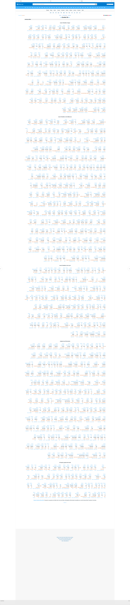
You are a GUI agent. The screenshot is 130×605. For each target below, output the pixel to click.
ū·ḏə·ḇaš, (60, 72)
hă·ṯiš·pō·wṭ (49, 44)
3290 (104, 61)
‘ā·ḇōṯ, (97, 287)
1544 (56, 313)
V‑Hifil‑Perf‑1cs (35, 124)
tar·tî (80, 72)
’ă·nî (63, 81)
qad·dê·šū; (91, 202)
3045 (98, 52)
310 (30, 237)
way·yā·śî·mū (51, 287)
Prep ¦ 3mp (49, 39)
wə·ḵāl (104, 287)
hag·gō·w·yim (39, 99)
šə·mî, (60, 99)
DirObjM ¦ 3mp (29, 124)
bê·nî (46, 129)
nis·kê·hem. (98, 296)
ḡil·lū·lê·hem (69, 175)
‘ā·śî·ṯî (104, 184)
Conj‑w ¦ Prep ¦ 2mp (70, 206)
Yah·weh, (33, 35)
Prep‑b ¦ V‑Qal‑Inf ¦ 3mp (102, 282)
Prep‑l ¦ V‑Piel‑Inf (99, 103)
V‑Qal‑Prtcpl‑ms (60, 179)
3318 (75, 107)
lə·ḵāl (51, 72)
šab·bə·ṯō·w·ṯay (66, 129)
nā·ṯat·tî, (83, 166)
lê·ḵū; (59, 193)
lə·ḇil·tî (55, 99)
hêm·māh (31, 99)
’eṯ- (46, 26)
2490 (51, 98)
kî (76, 175)
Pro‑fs (49, 273)
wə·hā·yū (87, 202)
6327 (36, 228)
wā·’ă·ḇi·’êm (83, 120)
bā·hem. (79, 129)
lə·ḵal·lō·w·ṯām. (35, 147)
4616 (64, 98)
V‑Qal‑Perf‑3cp (67, 30)
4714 (82, 61)
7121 (53, 295)
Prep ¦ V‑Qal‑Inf (29, 39)
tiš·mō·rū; (103, 193)
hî (64, 166)
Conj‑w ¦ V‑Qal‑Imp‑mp (35, 197)
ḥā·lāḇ (65, 72)
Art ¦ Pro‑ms (31, 300)
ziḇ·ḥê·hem (80, 287)
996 (45, 128)
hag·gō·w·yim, (89, 229)
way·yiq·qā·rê (53, 296)
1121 (78, 34)
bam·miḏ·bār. (88, 184)
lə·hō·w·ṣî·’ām (103, 72)
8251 (46, 304)
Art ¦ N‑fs (73, 282)
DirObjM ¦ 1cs (39, 273)
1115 (55, 98)
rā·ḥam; (82, 257)
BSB (20, 15)
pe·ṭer (86, 257)
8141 (95, 25)
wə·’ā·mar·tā (56, 35)
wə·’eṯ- (62, 90)
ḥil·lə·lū (74, 147)
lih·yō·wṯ (54, 129)
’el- (88, 72)
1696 (72, 34)
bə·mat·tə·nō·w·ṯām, (102, 257)
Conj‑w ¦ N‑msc (103, 291)
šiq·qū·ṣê (103, 81)
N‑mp (64, 30)
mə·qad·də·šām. (96, 138)
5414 (65, 119)
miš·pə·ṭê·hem (35, 184)
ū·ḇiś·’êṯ (102, 314)
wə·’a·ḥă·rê (50, 305)
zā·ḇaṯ (69, 72)
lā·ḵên (103, 269)
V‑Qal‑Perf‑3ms (42, 39)
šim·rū (43, 193)
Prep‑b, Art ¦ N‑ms (77, 30)
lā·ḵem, (77, 44)
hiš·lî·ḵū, (68, 90)
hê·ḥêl (52, 99)
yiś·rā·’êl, (93, 305)
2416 (92, 43)
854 (68, 34)
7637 (90, 25)
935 (68, 25)
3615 (99, 98)
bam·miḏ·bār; (42, 229)
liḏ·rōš (50, 26)
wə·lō (38, 81)
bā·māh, (42, 296)
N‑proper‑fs (78, 85)
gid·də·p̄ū (45, 269)
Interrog (79, 300)
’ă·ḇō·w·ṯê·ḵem (53, 184)
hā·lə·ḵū (100, 175)
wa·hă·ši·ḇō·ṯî (55, 220)
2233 (35, 52)
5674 (87, 313)
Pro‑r (35, 103)
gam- (64, 229)
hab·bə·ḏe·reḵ (73, 305)
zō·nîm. (35, 305)
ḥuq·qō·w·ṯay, (50, 120)
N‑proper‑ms (53, 30)
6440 (30, 25)
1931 (40, 61)
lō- (55, 138)
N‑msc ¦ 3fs (45, 300)
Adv (46, 39)
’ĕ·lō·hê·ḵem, (69, 193)
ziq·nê (66, 35)
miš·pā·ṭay (41, 120)
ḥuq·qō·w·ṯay (29, 166)
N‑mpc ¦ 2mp (55, 85)
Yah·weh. (63, 44)
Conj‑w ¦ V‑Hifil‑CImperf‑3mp (47, 85)
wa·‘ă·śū (37, 193)
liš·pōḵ (32, 90)
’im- (86, 44)
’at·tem (100, 44)
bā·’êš (77, 314)
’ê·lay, (99, 90)
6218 (78, 25)
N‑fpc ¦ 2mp (94, 318)
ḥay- (93, 44)
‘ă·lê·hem (46, 147)
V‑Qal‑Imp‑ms (103, 309)
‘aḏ (39, 296)
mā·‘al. (92, 278)
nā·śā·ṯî (58, 229)
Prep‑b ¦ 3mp (90, 103)
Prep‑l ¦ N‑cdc (46, 103)
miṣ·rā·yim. (77, 99)
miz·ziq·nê (59, 26)
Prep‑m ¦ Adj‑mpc (59, 30)
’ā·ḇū (32, 81)
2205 (59, 25)
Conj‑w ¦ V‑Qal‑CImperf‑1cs (37, 94)
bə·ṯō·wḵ (86, 99)
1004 (30, 52)
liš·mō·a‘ (104, 90)
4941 (41, 119)
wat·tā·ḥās (54, 175)
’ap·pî (95, 99)
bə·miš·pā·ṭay (44, 166)
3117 (62, 52)
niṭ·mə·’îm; (60, 305)
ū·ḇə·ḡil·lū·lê (85, 81)
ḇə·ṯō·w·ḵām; (103, 108)
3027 (38, 52)
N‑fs (96, 188)
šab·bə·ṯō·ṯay (78, 147)
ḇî (80, 138)
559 (84, 34)
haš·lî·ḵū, (91, 81)
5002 (73, 43)
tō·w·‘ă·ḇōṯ (33, 44)
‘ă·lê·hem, (103, 99)
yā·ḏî (51, 229)
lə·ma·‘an (64, 99)
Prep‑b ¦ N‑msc (85, 103)
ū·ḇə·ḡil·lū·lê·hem (97, 193)
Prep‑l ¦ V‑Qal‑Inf (49, 30)
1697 (95, 34)
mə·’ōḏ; (69, 147)
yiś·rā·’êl (54, 26)
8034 (59, 98)
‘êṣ (100, 287)
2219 (97, 237)
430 (50, 201)
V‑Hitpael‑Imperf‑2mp (71, 85)
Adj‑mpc (66, 39)
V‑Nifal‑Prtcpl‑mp (59, 309)
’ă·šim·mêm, (73, 257)
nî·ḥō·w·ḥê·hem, (37, 287)
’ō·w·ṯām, (65, 211)
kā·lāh (96, 184)
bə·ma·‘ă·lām (103, 278)
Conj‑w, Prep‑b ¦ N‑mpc (84, 85)
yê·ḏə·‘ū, (57, 257)
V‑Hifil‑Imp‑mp (91, 85)
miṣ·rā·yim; (92, 72)
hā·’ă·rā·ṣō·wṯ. (44, 72)
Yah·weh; (42, 26)
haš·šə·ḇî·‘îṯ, (89, 26)
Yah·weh (91, 35)
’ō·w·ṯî (40, 269)
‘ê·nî (47, 175)
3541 (45, 34)
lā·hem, (73, 72)
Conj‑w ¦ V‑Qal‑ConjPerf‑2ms (54, 39)
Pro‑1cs (63, 85)
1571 (74, 128)
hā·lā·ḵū (51, 138)
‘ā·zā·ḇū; (45, 90)
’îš (28, 72)
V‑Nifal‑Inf (52, 103)
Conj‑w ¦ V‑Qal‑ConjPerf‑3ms (85, 133)
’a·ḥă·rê (72, 175)
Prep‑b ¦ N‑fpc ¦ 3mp (102, 261)
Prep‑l (55, 103)
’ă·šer (98, 108)
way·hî (103, 26)
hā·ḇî (101, 166)
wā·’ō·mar (39, 72)
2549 (85, 25)
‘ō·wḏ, (52, 269)
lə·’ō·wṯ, (49, 129)
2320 (73, 25)
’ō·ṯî (104, 44)
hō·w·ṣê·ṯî (81, 229)
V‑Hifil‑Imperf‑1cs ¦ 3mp (72, 261)
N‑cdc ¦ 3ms (97, 85)
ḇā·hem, (95, 175)
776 (87, 61)
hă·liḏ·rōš (29, 35)
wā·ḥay (88, 129)
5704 (38, 295)
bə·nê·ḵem (81, 314)
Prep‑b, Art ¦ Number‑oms (83, 30)
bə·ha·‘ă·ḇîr (96, 257)
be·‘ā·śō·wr (78, 26)
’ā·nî (89, 44)
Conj (75, 133)
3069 (66, 52)
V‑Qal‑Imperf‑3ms (100, 133)
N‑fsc (82, 103)
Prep (65, 103)
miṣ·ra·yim (78, 81)
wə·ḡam (74, 129)
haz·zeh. (31, 296)
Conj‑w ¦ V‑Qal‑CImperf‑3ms (100, 30)
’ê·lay (88, 35)
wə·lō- (32, 175)
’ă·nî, (62, 229)
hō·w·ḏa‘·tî (35, 120)
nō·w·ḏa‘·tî (95, 108)
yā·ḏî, (47, 220)
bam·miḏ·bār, (66, 138)
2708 (51, 119)
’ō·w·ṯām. (30, 193)
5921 (104, 98)
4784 (87, 137)
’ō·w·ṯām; (29, 120)
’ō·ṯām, (54, 44)
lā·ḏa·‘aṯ (33, 129)
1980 (51, 137)
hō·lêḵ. (61, 175)
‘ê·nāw (98, 81)
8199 (59, 43)
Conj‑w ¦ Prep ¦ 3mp (39, 133)
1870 (74, 304)
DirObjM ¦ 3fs (50, 282)
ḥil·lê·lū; (80, 175)
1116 (74, 295)
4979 (94, 313)
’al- (75, 81)
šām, (45, 287)
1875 (50, 25)
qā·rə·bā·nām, (57, 287)
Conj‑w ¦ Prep (50, 309)
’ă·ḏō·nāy (37, 35)
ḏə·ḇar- (95, 35)
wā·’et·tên (65, 120)
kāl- (88, 257)
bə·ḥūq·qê (60, 184)
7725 (56, 219)
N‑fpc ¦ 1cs (51, 124)
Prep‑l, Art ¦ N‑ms (72, 30)
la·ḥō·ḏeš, (72, 26)
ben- (79, 35)
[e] (96, 25)
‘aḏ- (52, 314)
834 (35, 98)
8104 (75, 210)
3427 (38, 25)
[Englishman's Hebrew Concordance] (80, 137)
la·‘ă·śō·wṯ (70, 211)
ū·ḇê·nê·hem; (39, 129)
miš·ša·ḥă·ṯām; (38, 175)
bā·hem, (91, 99)
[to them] (29, 61)
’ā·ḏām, (76, 35)
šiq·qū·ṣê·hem (45, 305)
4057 (72, 119)
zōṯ (49, 269)
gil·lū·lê (57, 90)
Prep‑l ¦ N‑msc (60, 318)
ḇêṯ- (75, 138)
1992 (31, 98)
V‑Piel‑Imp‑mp (91, 206)
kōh (46, 35)
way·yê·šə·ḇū (37, 26)
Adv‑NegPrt (72, 94)
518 (86, 43)
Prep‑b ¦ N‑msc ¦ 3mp (102, 112)
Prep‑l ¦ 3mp (57, 124)
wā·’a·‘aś (71, 99)
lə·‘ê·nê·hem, (81, 108)
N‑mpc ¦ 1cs (41, 124)
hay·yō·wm (36, 296)
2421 (87, 128)
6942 (97, 137)
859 (65, 295)
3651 (26, 295)
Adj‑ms (97, 291)
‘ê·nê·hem (78, 90)
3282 (78, 237)
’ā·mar (43, 35)
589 (88, 43)
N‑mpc (104, 85)
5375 (46, 52)
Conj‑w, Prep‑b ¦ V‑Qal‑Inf (101, 318)
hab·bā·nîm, (31, 202)
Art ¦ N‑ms (72, 124)
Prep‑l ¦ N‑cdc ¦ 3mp (81, 112)
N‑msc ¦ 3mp (64, 179)
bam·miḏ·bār (42, 147)
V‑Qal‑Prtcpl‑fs (28, 282)
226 (49, 128)
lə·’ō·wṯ (80, 202)
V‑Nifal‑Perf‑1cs (95, 112)
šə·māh (46, 296)
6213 (71, 98)
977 (58, 52)
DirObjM (46, 30)
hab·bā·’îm (62, 296)
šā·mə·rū (75, 211)
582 (63, 25)
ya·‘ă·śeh (101, 129)
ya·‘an (50, 166)
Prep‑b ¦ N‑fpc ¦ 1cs (63, 197)
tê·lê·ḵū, (47, 184)
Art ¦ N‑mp (40, 103)
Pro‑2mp (66, 300)
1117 (42, 295)
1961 (103, 25)
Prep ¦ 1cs (88, 39)
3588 (26, 128)
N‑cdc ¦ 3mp (78, 94)
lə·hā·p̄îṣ (36, 229)
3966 (69, 146)
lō (73, 90)
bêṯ (92, 269)
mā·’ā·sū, (35, 138)
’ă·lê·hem (85, 108)
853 (45, 25)
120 (39, 43)
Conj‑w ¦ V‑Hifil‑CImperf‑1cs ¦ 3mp (100, 124)
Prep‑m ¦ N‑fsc (69, 112)
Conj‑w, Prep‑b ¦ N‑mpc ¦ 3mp (96, 197)
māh (79, 296)
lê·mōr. (85, 35)
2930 (60, 304)
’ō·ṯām (104, 147)
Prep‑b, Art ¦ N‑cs (76, 318)
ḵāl (35, 278)
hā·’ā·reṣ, (73, 278)
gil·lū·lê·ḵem (56, 314)
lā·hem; (46, 278)
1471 (40, 98)
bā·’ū (68, 26)
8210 (58, 146)
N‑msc (96, 39)
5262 (98, 295)
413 (87, 34)
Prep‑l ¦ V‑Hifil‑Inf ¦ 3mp (74, 112)
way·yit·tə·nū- (74, 287)
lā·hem (58, 120)
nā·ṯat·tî (62, 129)
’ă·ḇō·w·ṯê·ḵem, (34, 269)
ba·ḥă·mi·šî (85, 26)
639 (73, 219)
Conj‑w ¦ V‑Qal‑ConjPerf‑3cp (85, 206)
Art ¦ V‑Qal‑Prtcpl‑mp (61, 300)
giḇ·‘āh (32, 278)
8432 (86, 98)
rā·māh (29, 278)
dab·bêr (73, 35)
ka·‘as (63, 287)
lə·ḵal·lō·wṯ (99, 99)
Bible (19, 15)
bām (70, 220)
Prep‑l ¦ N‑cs (48, 133)
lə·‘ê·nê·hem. (71, 229)
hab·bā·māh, (74, 296)
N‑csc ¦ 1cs (46, 179)
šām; (57, 296)
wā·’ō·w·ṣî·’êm (101, 120)
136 (37, 34)
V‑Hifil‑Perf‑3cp (68, 94)
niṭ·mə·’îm (68, 314)
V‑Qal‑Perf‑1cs (62, 133)
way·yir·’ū (42, 278)
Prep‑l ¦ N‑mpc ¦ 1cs (29, 30)
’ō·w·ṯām (96, 129)
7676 (68, 128)
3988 (35, 137)
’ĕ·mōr (104, 305)
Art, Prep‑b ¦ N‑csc (73, 309)
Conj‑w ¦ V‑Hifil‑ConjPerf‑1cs (54, 224)
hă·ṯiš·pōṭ (58, 44)
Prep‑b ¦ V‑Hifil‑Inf (95, 261)
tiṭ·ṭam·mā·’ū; (71, 81)
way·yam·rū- (49, 81)
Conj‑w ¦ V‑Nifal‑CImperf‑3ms (51, 300)
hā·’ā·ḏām (91, 129)
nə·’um (73, 44)
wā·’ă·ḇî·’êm (84, 278)
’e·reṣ (86, 72)
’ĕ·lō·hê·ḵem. (55, 81)
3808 (54, 137)
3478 (54, 25)
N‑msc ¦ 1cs (94, 103)
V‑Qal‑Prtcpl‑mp (35, 309)
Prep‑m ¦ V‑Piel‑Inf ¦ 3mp (38, 179)
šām (87, 287)
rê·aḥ (42, 287)
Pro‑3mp (32, 103)
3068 (42, 25)
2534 (50, 146)
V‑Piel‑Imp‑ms (72, 39)
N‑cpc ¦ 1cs (68, 133)
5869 (46, 98)
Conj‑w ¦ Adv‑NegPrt (36, 85)
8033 (104, 295)
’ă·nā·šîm (63, 26)
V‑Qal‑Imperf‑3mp (56, 261)
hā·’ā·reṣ (90, 166)
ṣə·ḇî (57, 72)
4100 (78, 295)
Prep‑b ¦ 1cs (41, 85)
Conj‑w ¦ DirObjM (61, 94)
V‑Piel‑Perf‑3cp (80, 179)
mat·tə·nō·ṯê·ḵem (93, 314)
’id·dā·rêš (83, 44)
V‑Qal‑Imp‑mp (58, 197)
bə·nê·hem (70, 184)
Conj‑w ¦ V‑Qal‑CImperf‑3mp (36, 30)
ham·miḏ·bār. (71, 120)
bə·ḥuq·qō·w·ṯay (59, 138)
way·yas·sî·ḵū (31, 287)
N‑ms (76, 39)
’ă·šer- (83, 72)
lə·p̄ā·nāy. (30, 26)
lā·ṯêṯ (55, 278)
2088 (31, 295)
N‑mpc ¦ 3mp (69, 179)
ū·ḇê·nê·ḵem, (70, 202)
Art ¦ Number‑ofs (90, 30)
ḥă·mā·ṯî (26, 90)
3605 (60, 313)
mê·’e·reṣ (97, 72)
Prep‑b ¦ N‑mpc (60, 188)
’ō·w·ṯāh (50, 278)
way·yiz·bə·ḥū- (92, 287)
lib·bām (65, 175)
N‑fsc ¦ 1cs (27, 94)
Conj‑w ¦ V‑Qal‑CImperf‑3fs (52, 179)
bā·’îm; (97, 44)
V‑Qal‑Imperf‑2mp (46, 188)
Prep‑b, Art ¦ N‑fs (94, 30)
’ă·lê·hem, (49, 35)
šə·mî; (31, 220)
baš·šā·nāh (95, 26)
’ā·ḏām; (39, 44)
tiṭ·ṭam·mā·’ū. (87, 193)
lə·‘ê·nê (46, 99)
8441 (33, 43)
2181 (35, 304)
